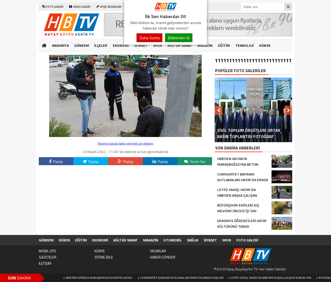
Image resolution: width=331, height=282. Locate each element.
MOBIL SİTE (47, 251)
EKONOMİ (121, 45)
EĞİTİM (224, 45)
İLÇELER (100, 45)
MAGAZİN (205, 45)
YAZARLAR (158, 251)
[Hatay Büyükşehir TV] (165, 10)
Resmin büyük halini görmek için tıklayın (125, 143)
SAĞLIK (57, 58)
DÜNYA (264, 45)
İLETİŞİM (45, 263)
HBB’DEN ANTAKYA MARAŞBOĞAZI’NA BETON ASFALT (89, 277)
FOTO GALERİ (247, 240)
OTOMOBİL (172, 240)
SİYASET (141, 45)
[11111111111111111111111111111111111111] (125, 135)
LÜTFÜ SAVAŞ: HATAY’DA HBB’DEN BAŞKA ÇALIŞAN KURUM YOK (260, 277)
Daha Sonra (149, 38)
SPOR (157, 45)
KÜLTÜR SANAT (180, 45)
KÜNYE (99, 251)
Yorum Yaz (197, 161)
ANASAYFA (60, 45)
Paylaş (57, 161)
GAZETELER (47, 257)
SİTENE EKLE (103, 257)
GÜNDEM (81, 45)
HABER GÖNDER (162, 257)
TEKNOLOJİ (244, 45)
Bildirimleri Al (179, 38)
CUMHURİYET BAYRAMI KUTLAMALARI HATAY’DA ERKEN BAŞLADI (171, 277)
